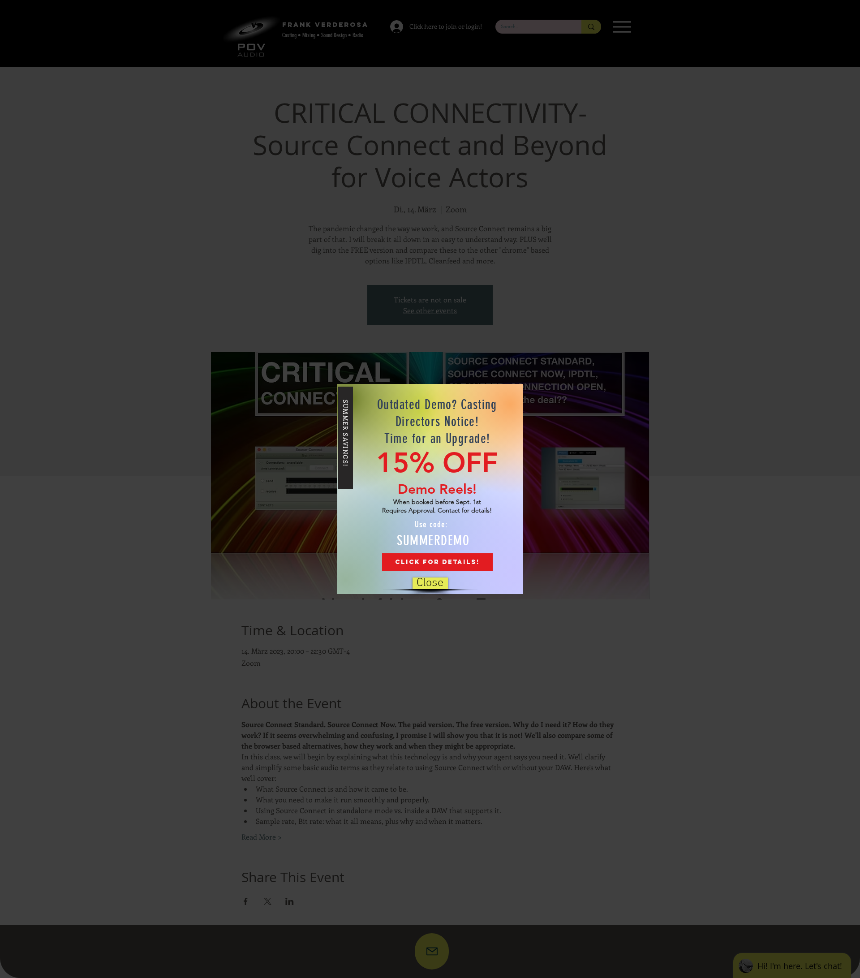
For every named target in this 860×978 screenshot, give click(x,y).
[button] (430, 583)
